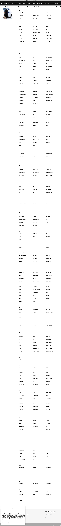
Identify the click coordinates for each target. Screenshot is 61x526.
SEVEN (47, 400)
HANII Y (34, 186)
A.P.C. (47, 12)
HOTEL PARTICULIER (49, 192)
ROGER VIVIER (21, 381)
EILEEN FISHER (21, 136)
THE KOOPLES (48, 423)
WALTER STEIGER (48, 467)
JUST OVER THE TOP (35, 225)
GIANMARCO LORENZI (49, 172)
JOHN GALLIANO (35, 222)
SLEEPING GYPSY (48, 403)
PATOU (34, 339)
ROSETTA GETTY (21, 384)
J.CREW (34, 214)
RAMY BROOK (48, 369)
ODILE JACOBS (21, 325)
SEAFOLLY (34, 398)
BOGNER (47, 63)
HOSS (33, 192)
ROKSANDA (48, 381)
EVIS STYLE (34, 145)
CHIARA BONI (35, 91)
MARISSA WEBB (21, 284)
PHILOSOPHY (35, 345)
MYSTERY (34, 301)
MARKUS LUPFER (48, 284)
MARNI (20, 286)
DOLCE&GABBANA (35, 122)
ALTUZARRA (20, 29)
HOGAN (20, 192)
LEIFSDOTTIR (48, 249)
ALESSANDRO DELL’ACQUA (23, 23)
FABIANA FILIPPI (21, 153)
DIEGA (20, 117)
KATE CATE (48, 233)
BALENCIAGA (48, 55)
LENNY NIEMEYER (48, 250)
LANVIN (47, 247)
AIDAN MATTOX (48, 18)
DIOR (20, 119)
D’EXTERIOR (34, 111)
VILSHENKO (34, 456)
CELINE (47, 86)
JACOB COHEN (35, 216)
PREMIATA (20, 351)
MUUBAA (20, 301)
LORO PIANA (21, 258)
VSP (33, 459)
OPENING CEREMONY (49, 325)
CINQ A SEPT (21, 97)
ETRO (20, 145)
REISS (47, 372)
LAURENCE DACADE (35, 249)
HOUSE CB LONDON (22, 194)
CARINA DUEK (35, 80)
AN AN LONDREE (21, 32)
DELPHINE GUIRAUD (22, 114)
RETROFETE (34, 375)
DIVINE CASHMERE (35, 119)
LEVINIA (47, 252)
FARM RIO (34, 155)
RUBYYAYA (47, 384)
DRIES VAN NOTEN (21, 125)
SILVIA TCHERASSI (35, 401)
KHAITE (34, 236)
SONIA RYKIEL (21, 406)
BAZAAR (34, 58)
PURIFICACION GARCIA (49, 351)
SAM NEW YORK (21, 395)
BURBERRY (20, 69)
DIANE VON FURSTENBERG (36, 116)
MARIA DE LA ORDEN (22, 283)
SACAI (20, 392)
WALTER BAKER (35, 467)
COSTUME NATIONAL (49, 100)
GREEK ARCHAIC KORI (49, 175)
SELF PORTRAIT (48, 398)
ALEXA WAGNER (48, 23)
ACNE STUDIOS (21, 15)
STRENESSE (48, 409)
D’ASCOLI (20, 111)
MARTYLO (47, 286)
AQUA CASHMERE (21, 41)
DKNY (20, 120)
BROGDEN (34, 66)
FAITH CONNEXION (49, 153)
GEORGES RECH (48, 169)
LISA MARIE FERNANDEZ (22, 255)
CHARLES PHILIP (35, 89)
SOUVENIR (47, 406)
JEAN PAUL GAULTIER (36, 219)
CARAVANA (20, 80)
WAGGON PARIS (21, 467)
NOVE (20, 317)
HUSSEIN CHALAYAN (36, 194)
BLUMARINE (34, 63)
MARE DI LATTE (35, 280)
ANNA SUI (20, 35)
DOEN (47, 120)
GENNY (47, 167)
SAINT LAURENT (48, 392)
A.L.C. (33, 12)
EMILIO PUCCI (48, 139)
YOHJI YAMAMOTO (35, 483)
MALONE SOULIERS (35, 275)
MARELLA (47, 280)
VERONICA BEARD (49, 451)
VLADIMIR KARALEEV (22, 459)
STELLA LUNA (21, 409)
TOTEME (20, 431)
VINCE (47, 456)
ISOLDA (34, 205)
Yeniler (12, 3)
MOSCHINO (48, 298)
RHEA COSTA (48, 375)
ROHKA (34, 381)
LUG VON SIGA (21, 261)
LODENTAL (47, 255)
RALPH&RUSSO (35, 369)
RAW (33, 370)
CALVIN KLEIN (48, 77)
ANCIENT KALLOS (48, 32)
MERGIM (20, 292)
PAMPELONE (21, 336)
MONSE (20, 298)
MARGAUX (20, 281)
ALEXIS (20, 26)
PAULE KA (20, 342)
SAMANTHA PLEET (35, 395)
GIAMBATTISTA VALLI (22, 172)
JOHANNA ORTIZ (21, 222)
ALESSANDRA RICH (49, 21)
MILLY (20, 295)
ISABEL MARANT (21, 205)
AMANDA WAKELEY (35, 29)
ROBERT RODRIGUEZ (49, 378)
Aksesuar (28, 3)
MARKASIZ (34, 284)
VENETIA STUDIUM (21, 451)
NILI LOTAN (34, 314)
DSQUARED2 (34, 125)
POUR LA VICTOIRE (49, 348)
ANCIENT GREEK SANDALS (36, 32)
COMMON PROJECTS (22, 100)
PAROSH (20, 339)
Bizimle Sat (39, 3)
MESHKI (47, 292)
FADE (33, 153)
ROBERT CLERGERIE (35, 378)
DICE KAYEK (48, 116)
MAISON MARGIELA (35, 272)
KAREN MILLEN (21, 233)
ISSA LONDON (48, 205)
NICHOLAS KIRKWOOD (49, 312)
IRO (46, 203)
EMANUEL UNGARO (22, 139)
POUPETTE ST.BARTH (36, 348)
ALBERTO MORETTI (35, 21)
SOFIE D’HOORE (48, 404)
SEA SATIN (20, 398)
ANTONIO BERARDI (22, 38)
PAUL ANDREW (48, 339)
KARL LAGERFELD (35, 233)
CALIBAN (20, 77)
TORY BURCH (48, 429)
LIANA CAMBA (21, 253)
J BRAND (20, 214)
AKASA (20, 20)
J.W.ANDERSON (21, 216)
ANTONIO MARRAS (49, 38)
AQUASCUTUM (35, 41)
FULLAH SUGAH (48, 159)
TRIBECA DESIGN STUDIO (49, 431)
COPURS (34, 100)
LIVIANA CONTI (35, 255)
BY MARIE (47, 69)
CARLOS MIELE (48, 80)
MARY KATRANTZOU (22, 287)
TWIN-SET (47, 432)
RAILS (47, 367)
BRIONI (20, 66)
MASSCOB (47, 287)
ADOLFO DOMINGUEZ (36, 15)
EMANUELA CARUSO (35, 139)
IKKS (33, 202)
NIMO (47, 314)
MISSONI (47, 295)
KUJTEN (20, 239)
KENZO (20, 236)
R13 (19, 367)
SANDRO (47, 395)
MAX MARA (48, 289)
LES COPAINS (35, 252)
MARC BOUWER (21, 278)
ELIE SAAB (34, 136)
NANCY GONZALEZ (35, 309)
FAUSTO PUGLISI (21, 156)
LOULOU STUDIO (48, 258)
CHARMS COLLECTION (22, 91)
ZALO (47, 491)
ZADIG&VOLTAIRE (35, 491)
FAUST (47, 155)
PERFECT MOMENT (49, 342)
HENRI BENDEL (48, 189)
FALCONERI (20, 155)
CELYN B (20, 88)
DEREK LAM (34, 114)
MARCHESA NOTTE (21, 280)
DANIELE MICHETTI (49, 111)
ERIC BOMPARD (35, 142)
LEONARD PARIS (21, 252)
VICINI (47, 453)
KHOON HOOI (48, 236)
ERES (20, 142)
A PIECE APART (21, 12)
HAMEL (20, 186)
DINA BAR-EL (34, 117)
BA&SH (20, 55)
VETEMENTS (34, 453)
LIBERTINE (34, 253)
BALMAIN (34, 57)
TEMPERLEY (48, 420)
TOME (33, 429)
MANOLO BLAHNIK (49, 275)
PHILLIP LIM (20, 345)
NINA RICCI (20, 315)
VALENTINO (34, 448)
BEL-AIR (34, 60)
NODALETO (48, 315)
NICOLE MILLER (21, 314)
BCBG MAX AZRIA (48, 58)
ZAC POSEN (20, 491)
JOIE (47, 222)
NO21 (33, 315)
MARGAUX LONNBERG (36, 281)
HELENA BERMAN (21, 189)
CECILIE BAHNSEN (35, 86)
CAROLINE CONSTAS (22, 83)
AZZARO (20, 47)
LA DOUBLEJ (34, 247)
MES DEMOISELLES (35, 292)
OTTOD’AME (48, 326)
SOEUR (34, 404)
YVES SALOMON (48, 483)
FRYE (33, 159)
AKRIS (34, 20)
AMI (47, 29)
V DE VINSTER (21, 448)
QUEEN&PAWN (21, 359)
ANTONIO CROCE (35, 38)
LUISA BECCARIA (35, 261)
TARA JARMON (21, 420)
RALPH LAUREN (21, 369)
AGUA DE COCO (35, 18)
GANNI (34, 167)
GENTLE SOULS (21, 169)
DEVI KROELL (48, 114)
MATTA (20, 289)
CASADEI (34, 85)
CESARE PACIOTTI (35, 88)
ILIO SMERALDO (48, 202)
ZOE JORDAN (21, 494)
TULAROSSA (34, 432)
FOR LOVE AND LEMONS (36, 158)
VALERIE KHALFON (49, 448)
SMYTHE (20, 404)
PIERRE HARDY (48, 345)
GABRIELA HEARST (21, 167)
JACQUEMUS (48, 216)
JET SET (47, 219)
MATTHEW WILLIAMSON (36, 289)
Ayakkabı (23, 3)
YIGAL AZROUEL (21, 483)
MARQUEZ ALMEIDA (35, 286)
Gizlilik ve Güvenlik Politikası (25, 514)
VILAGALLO (20, 456)
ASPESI (47, 44)
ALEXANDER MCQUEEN (22, 24)
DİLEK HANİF (48, 119)
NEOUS (20, 312)
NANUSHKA (48, 309)
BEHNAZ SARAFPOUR (22, 60)
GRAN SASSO (34, 175)
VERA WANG (34, 451)
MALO (20, 275)
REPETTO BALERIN (49, 373)
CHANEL (47, 88)
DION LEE (47, 117)
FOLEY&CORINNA (21, 158)
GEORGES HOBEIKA (35, 169)
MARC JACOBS (48, 278)
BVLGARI (34, 69)
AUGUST (20, 46)
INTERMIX (34, 203)
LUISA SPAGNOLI (48, 261)
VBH (47, 450)
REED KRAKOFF (21, 372)
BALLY (20, 57)
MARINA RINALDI (48, 283)
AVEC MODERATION (35, 46)
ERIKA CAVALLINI (48, 142)
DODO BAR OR (35, 120)
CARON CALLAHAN (35, 83)
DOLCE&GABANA (21, 122)
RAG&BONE (34, 367)
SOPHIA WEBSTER (35, 406)
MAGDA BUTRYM (21, 272)
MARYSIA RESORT (35, 287)
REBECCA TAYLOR (48, 370)
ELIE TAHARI (48, 136)
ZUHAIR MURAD (48, 494)
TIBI (47, 426)
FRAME (47, 158)
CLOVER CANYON (48, 97)
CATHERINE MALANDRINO (23, 86)
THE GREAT (34, 423)
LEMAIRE (34, 250)
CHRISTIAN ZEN (35, 94)
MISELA (34, 295)
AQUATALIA (48, 41)
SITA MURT (34, 403)
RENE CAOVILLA (35, 373)
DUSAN (47, 125)
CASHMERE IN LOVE (49, 85)
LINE (47, 253)
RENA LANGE (21, 373)
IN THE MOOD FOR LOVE (22, 203)
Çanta (20, 3)
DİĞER (21, 500)
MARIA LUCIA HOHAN (36, 283)
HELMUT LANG (35, 189)
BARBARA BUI (21, 58)
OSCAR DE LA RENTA (36, 326)
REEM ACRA (34, 372)
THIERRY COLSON (21, 426)
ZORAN (34, 494)
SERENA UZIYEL (21, 400)
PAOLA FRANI (48, 336)
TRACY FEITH (34, 431)
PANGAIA (34, 336)
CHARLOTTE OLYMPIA (49, 89)
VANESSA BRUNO (21, 450)
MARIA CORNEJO (48, 281)
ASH (33, 44)
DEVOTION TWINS (21, 116)
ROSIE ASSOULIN (35, 384)
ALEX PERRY (34, 23)
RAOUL (20, 370)
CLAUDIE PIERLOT (35, 97)
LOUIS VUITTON (35, 258)
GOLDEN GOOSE (21, 175)
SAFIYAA (34, 392)
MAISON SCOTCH (48, 272)
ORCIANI (20, 326)
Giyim (16, 3)
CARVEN (20, 85)
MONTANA (34, 298)
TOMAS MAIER (21, 429)
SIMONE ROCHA (48, 401)
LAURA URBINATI (21, 249)
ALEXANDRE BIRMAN (49, 24)
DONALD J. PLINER (49, 122)
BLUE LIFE (20, 63)
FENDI (34, 156)
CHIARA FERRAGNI (49, 91)
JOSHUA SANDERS (21, 225)
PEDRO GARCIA (35, 342)
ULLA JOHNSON (21, 440)
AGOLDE (20, 18)
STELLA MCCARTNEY (36, 409)
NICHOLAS (34, 312)
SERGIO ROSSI (35, 400)
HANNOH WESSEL (49, 186)
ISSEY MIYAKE (21, 206)
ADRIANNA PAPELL (49, 15)
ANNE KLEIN (34, 35)
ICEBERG (20, 202)
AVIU (47, 46)
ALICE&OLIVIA (48, 26)
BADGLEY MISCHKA (35, 55)
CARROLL (47, 83)
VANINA (34, 450)
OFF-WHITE (34, 325)
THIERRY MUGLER (35, 426)
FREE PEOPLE (21, 159)
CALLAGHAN (34, 77)
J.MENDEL (47, 214)
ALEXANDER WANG (35, 24)
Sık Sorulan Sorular (25, 512)
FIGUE (47, 156)
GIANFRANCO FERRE (36, 172)
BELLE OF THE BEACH (49, 60)
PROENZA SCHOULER (36, 351)
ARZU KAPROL (21, 44)
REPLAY (20, 375)
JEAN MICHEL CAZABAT (22, 219)
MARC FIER (34, 278)
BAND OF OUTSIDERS (49, 57)
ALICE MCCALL (35, 26)
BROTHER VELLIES (49, 66)
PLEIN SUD (20, 348)
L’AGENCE (20, 247)
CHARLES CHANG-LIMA (22, 89)
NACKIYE (20, 309)
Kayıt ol (46, 517)
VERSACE (20, 453)
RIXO (20, 378)
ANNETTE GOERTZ (48, 35)
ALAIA (47, 20)
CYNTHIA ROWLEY (21, 103)
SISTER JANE (21, 403)
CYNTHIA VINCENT (35, 103)
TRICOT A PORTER (21, 432)
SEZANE (20, 401)
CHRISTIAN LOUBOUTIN (22, 94)
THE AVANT (20, 423)
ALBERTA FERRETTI (22, 21)
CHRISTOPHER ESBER (49, 94)
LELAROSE (20, 250)
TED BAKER (34, 420)
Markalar (33, 3)
